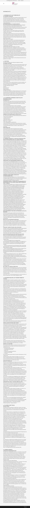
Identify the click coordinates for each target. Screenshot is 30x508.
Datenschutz (25, 506)
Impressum (25, 507)
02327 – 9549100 (21, 0)
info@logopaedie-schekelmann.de (12, 0)
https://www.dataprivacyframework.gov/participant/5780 (12, 447)
